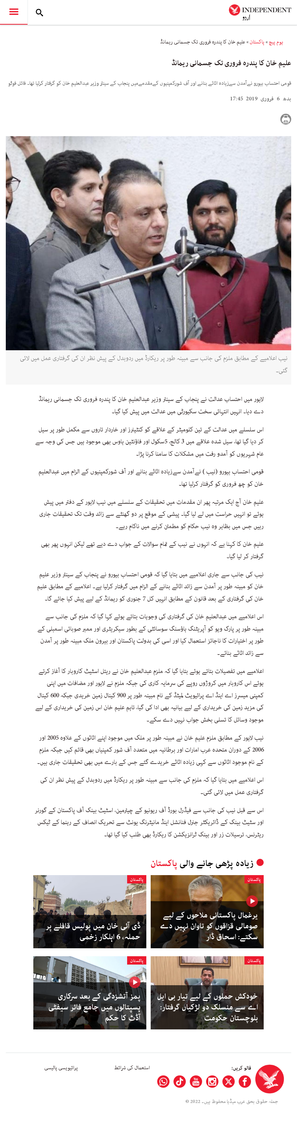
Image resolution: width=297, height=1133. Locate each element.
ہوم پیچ (276, 42)
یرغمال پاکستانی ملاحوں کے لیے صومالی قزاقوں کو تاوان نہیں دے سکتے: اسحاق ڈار (209, 926)
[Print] (285, 119)
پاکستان (257, 42)
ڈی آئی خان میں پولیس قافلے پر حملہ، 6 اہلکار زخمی (93, 931)
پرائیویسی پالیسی (61, 1068)
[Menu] (14, 12)
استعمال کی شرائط (132, 1068)
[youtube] (196, 1081)
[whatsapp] (163, 1081)
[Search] (39, 12)
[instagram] (212, 1081)
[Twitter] (228, 1081)
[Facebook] (245, 1081)
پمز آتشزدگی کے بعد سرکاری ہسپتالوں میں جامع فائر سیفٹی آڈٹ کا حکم (94, 1007)
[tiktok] (179, 1081)
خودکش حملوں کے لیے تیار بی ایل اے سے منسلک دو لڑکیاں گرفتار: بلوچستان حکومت (207, 1007)
